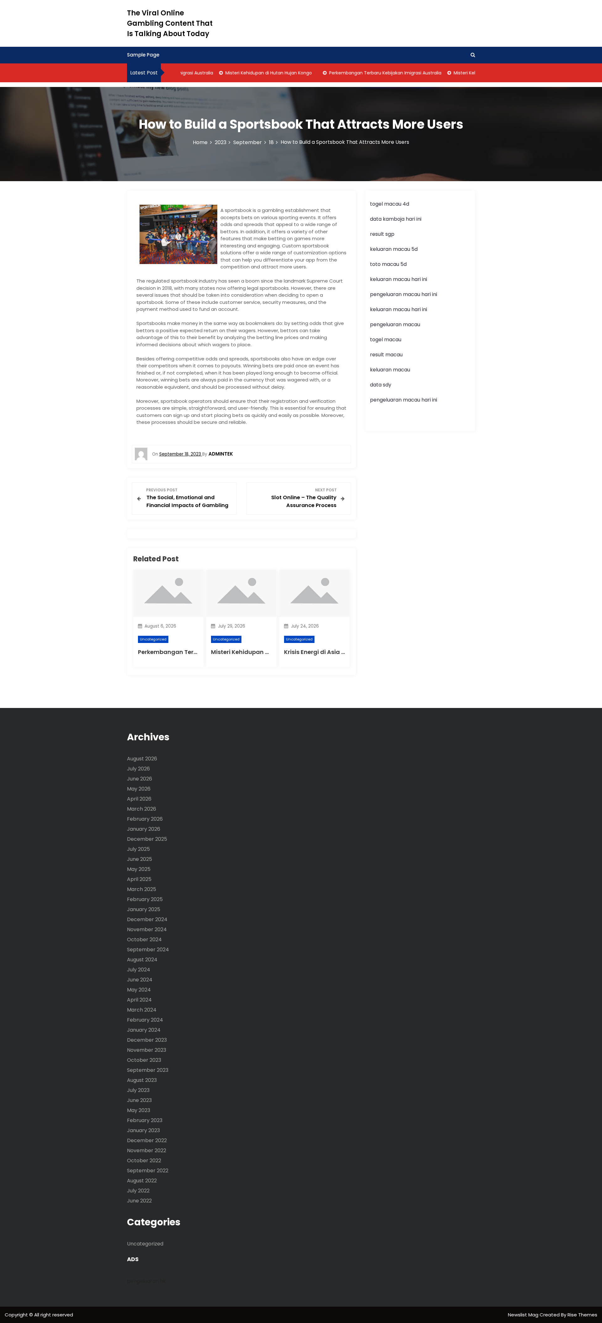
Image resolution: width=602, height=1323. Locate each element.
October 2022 (144, 1160)
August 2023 (142, 1080)
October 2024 (144, 939)
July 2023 (138, 1090)
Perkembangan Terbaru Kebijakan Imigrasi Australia (370, 73)
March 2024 (141, 1009)
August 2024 (142, 959)
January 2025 (143, 909)
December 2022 (147, 1140)
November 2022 (146, 1150)
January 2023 (143, 1130)
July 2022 (138, 1190)
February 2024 (145, 1019)
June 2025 (139, 859)
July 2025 (138, 849)
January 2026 (143, 829)
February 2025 (145, 899)
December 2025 (147, 839)
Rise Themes (582, 1314)
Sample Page (143, 54)
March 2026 (141, 809)
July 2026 (138, 768)
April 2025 (139, 879)
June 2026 (139, 778)
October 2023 (144, 1060)
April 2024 (139, 999)
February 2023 (144, 1120)
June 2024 (139, 979)
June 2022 (139, 1200)
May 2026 (138, 788)
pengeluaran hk (146, 1281)
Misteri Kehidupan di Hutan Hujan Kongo (254, 73)
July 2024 (138, 969)
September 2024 (148, 949)
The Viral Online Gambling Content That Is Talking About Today (170, 23)
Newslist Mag (524, 1314)
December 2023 (147, 1040)
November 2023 (146, 1050)
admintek (221, 454)
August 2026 (142, 758)
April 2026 (139, 798)
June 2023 (139, 1100)
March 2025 (141, 889)
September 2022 (147, 1170)
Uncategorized (153, 639)
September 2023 (147, 1070)
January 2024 (144, 1030)
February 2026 (145, 819)
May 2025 (138, 869)
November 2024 (147, 929)
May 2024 (139, 989)
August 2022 (142, 1180)
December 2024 (147, 919)
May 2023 (138, 1110)
